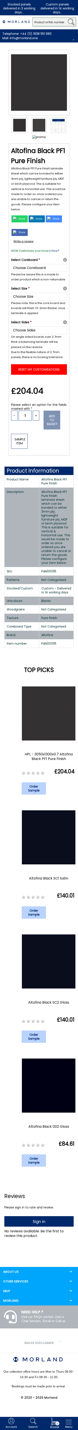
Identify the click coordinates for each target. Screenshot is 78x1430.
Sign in (39, 1221)
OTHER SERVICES (15, 1281)
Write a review (23, 241)
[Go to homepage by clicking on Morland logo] (16, 22)
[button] (71, 21)
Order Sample (34, 788)
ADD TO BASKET (52, 420)
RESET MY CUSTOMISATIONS (39, 369)
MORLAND (11, 1300)
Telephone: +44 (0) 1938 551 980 (27, 34)
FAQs (38, 1317)
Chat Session (31, 1321)
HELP (6, 1291)
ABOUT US (11, 1272)
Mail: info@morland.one (20, 38)
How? (55, 251)
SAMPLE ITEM (20, 441)
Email (47, 1321)
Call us (60, 1321)
